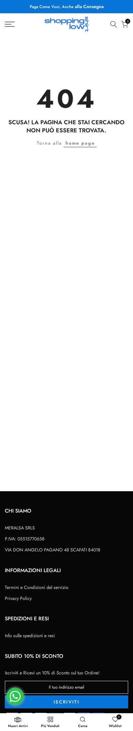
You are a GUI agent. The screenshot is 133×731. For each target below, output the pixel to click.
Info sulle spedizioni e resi (30, 635)
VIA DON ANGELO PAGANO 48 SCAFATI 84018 (52, 550)
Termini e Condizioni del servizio (36, 587)
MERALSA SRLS (20, 528)
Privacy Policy (18, 598)
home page (80, 143)
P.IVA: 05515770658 (25, 539)
